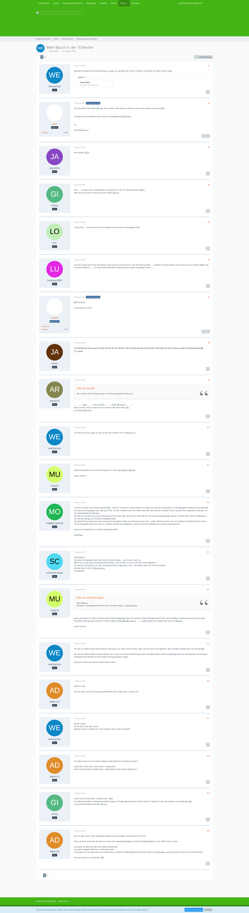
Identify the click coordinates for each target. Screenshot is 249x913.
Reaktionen (46, 326)
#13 (208, 552)
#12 (208, 502)
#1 (209, 65)
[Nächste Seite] (49, 57)
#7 (209, 297)
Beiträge (45, 132)
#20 (208, 830)
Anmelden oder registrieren (190, 3)
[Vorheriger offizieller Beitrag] (208, 332)
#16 (208, 681)
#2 (209, 103)
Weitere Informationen (194, 910)
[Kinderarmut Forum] (124, 21)
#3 (209, 147)
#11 (208, 465)
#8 (209, 342)
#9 (209, 380)
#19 (208, 793)
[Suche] (209, 3)
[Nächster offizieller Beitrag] (208, 136)
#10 (208, 427)
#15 (208, 643)
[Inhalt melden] (208, 92)
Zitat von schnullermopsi (90, 597)
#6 (209, 259)
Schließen (208, 910)
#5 (209, 222)
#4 (209, 184)
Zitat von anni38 (85, 388)
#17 (208, 718)
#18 (208, 756)
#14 (208, 589)
